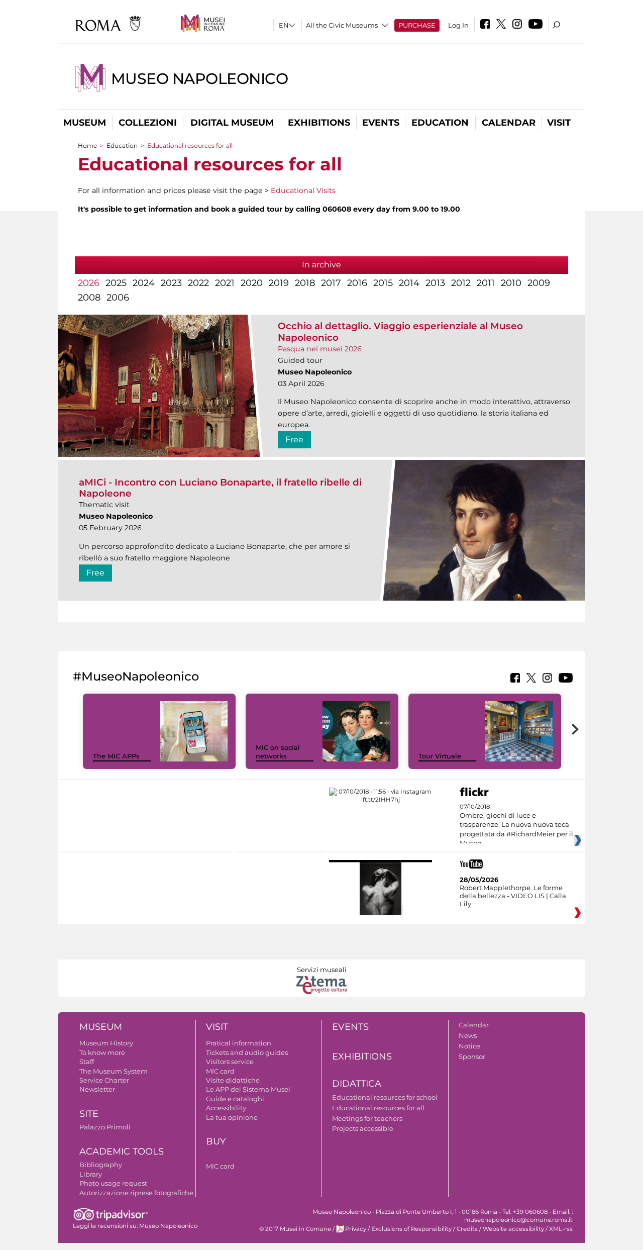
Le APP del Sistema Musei (248, 1089)
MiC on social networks (278, 751)
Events (380, 122)
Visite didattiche (233, 1080)
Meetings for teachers (367, 1118)
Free (294, 439)
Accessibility (226, 1108)
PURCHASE (417, 25)
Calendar (508, 122)
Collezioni (148, 122)
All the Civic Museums (342, 25)
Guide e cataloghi (235, 1099)
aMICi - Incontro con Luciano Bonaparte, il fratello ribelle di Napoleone (220, 487)
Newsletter (97, 1089)
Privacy (355, 1228)
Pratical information (238, 1043)
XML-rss (561, 1228)
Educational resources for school (385, 1097)
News (468, 1035)
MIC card (220, 1071)
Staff (86, 1061)
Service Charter (104, 1080)
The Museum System (113, 1071)
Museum (84, 122)
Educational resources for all (378, 1108)
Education (440, 122)
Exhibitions (319, 122)
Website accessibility (513, 1228)
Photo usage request (113, 1183)
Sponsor (472, 1056)
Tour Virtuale (439, 756)
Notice (469, 1046)
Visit (559, 122)
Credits (467, 1228)
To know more (102, 1052)
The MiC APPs (116, 756)
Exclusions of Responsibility (411, 1228)
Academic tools (121, 1151)
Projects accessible (362, 1128)
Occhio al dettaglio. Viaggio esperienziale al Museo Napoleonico (400, 331)
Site (88, 1113)
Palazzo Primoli (105, 1127)
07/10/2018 (516, 825)
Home (87, 145)
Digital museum (232, 122)
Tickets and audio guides (247, 1052)
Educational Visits (303, 190)
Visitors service (230, 1061)
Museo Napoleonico (199, 78)
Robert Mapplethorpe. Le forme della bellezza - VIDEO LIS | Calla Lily (513, 896)
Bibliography (100, 1165)
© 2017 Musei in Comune (295, 1228)
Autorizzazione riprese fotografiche (136, 1193)
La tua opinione (232, 1117)
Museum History (106, 1043)
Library (90, 1174)
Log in (458, 25)
